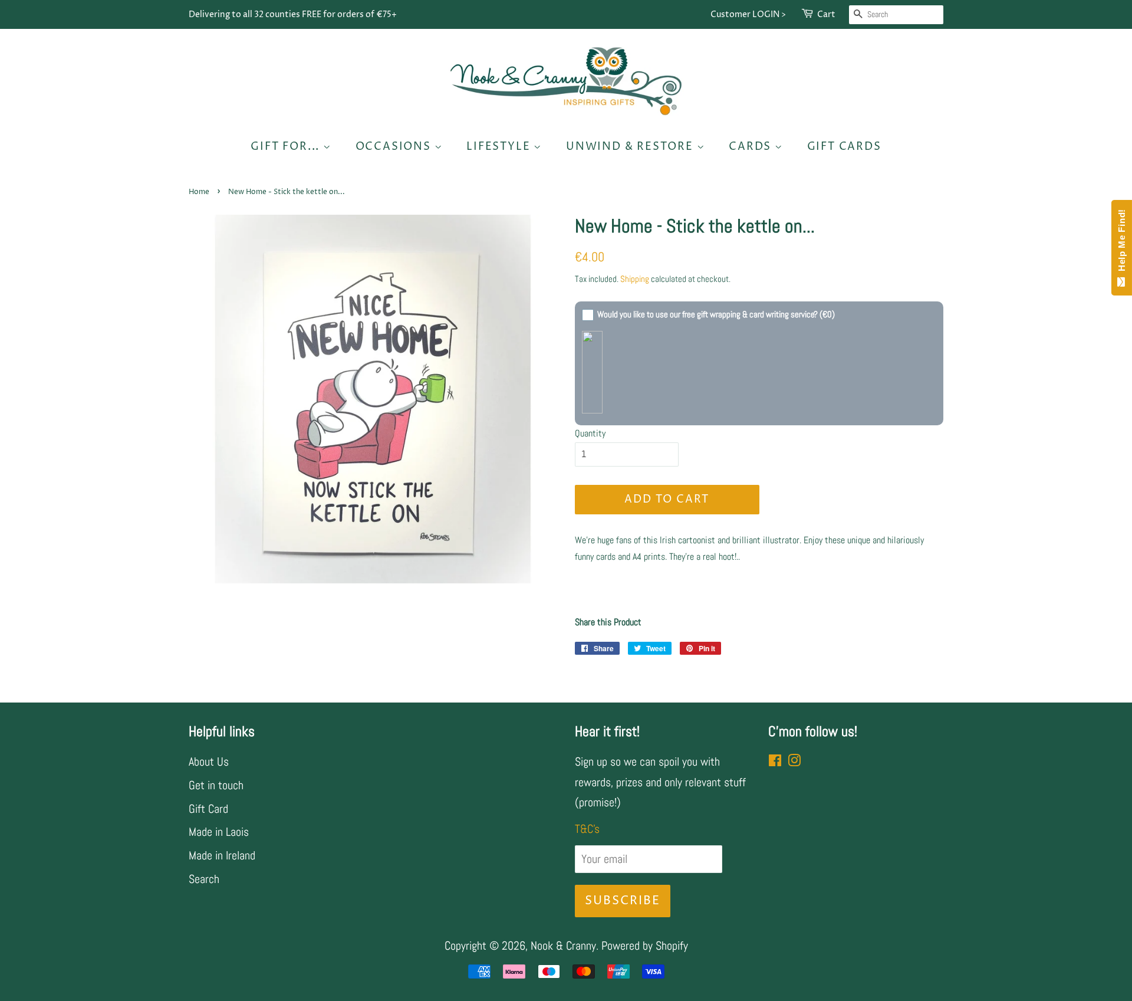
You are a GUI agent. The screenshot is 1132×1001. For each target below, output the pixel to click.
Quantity (590, 433)
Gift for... (287, 146)
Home (199, 192)
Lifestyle (500, 146)
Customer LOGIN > (748, 14)
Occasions (395, 146)
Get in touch (216, 785)
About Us (209, 761)
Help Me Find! (1122, 243)
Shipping (634, 278)
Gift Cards (844, 146)
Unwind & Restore (631, 146)
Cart (826, 14)
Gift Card (208, 808)
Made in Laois (219, 831)
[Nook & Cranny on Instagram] (794, 761)
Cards (752, 146)
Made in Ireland (222, 855)
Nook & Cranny (563, 945)
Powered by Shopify (644, 945)
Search (204, 879)
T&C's (587, 828)
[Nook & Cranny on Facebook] (775, 761)
